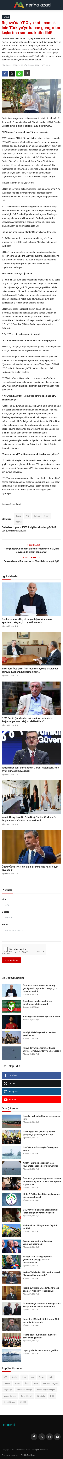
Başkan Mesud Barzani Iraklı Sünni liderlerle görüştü (31, 561)
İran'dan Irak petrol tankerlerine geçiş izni (41, 1117)
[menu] (3, 5)
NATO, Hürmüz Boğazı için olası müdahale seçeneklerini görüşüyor (40, 1164)
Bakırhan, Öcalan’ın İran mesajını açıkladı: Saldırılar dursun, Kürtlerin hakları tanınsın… (30, 670)
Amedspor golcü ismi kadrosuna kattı (42, 1016)
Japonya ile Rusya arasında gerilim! (40, 1350)
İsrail (27, 1383)
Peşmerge (8, 1390)
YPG (27, 516)
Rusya (41, 1377)
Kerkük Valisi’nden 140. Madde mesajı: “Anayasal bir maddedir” (42, 1273)
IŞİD (51, 1377)
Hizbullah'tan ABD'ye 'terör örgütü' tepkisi (40, 1227)
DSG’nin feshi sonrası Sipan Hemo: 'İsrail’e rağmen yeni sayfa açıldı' (40, 1211)
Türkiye (37, 516)
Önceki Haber (33, 545)
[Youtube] (57, 1436)
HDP (36, 1383)
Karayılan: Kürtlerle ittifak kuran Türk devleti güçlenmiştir (41, 1320)
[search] (59, 5)
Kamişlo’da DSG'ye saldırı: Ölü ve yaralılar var (39, 1033)
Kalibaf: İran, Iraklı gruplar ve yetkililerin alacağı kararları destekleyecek (37, 1259)
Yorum (5, 924)
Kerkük (23, 1402)
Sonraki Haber (30, 558)
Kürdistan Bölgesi (50, 1383)
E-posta (5, 912)
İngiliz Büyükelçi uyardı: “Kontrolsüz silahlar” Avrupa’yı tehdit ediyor (41, 1289)
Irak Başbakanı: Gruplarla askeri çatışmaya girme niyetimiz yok (39, 1133)
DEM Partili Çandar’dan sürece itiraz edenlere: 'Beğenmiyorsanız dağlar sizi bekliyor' (27, 720)
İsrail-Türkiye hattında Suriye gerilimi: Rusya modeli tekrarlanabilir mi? (42, 1305)
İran (24, 1377)
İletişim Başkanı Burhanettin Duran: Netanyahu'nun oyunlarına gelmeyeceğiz (30, 769)
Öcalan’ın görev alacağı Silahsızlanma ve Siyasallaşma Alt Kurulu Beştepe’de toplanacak (42, 1181)
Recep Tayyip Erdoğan (46, 1390)
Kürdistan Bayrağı (24, 1390)
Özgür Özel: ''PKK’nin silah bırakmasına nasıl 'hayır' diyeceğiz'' (30, 868)
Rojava (18, 516)
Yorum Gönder (11, 960)
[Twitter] (41, 1436)
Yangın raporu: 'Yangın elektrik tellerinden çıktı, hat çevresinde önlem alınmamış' (31, 550)
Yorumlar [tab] (7, 890)
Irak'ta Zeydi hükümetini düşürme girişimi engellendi (40, 1336)
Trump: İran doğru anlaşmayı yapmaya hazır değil (37, 1242)
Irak (32, 1377)
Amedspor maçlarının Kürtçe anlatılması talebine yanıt (37, 1002)
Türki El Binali (26, 1396)
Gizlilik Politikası (28, 1455)
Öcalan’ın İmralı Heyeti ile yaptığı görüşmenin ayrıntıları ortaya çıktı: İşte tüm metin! (27, 621)
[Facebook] (34, 1436)
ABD (5, 1377)
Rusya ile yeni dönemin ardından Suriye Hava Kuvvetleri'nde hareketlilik (42, 1049)
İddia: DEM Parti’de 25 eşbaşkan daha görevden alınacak (41, 1195)
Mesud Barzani (10, 1396)
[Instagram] (49, 1436)
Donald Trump (9, 1402)
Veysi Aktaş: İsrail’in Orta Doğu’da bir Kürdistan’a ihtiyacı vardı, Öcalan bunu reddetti (29, 819)
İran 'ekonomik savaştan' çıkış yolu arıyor (40, 1148)
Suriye (47, 516)
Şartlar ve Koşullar (10, 1455)
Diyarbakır (41, 1396)
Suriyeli (19, 522)
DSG (52, 1396)
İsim (4, 899)
